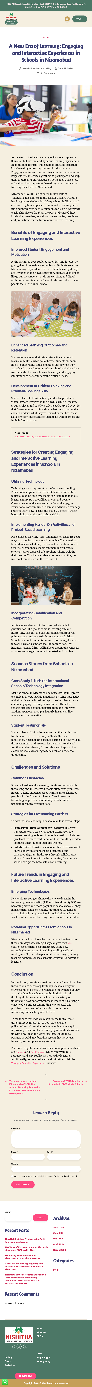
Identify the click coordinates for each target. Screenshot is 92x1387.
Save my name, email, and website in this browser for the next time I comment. (45, 1176)
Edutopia (20, 1052)
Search (8, 1212)
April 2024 (58, 1244)
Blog (46, 38)
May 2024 (58, 1238)
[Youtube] (25, 1346)
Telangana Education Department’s (28, 1063)
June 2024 (59, 1233)
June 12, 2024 (65, 68)
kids (70, 943)
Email (50, 1152)
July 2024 (58, 1227)
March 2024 (59, 1250)
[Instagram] (19, 1346)
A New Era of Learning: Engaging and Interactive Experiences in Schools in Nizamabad (24, 1266)
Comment (16, 1128)
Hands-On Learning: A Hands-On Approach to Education (42, 436)
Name (14, 1152)
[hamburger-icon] (67, 18)
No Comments (47, 73)
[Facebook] (12, 1346)
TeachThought (37, 1052)
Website (14, 1164)
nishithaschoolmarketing (38, 68)
